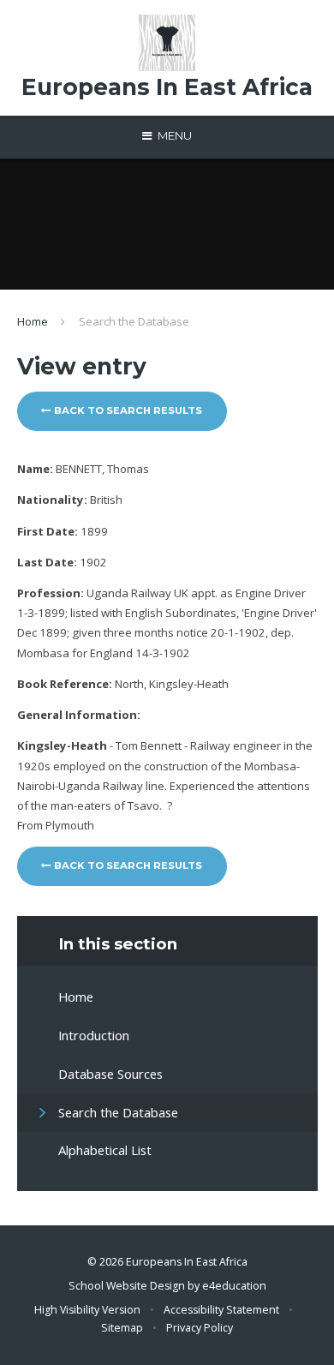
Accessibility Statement (221, 1309)
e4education (234, 1285)
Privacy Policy (199, 1327)
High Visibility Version (87, 1309)
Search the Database (134, 321)
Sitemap (122, 1327)
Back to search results (126, 410)
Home (32, 321)
